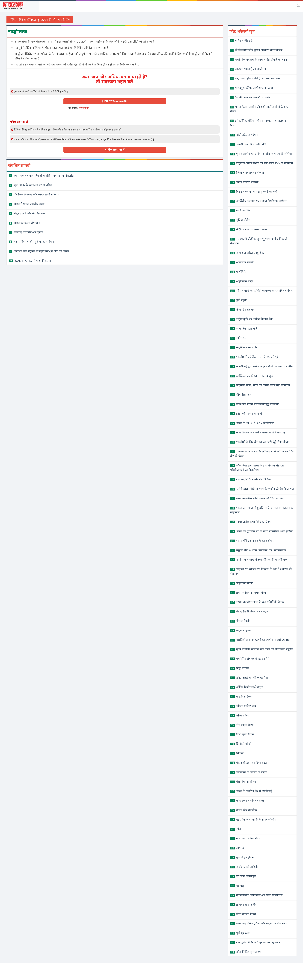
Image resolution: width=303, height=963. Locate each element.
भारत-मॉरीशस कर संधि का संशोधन (252, 541)
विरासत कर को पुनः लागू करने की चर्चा (254, 191)
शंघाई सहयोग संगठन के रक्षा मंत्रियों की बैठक (257, 602)
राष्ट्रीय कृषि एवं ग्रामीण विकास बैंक (252, 319)
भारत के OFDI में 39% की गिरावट (252, 423)
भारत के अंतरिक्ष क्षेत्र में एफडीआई (251, 791)
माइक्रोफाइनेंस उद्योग (244, 347)
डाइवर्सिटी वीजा (242, 583)
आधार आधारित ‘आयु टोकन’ (248, 253)
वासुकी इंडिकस (241, 696)
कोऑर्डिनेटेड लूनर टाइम (246, 952)
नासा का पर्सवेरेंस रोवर (245, 838)
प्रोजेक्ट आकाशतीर (243, 904)
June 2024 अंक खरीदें (115, 101)
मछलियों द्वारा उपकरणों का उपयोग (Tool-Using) (260, 640)
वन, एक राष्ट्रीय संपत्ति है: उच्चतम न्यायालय (255, 78)
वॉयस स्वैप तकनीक (244, 810)
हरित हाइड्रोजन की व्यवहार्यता (249, 677)
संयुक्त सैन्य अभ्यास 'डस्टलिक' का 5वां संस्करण (258, 550)
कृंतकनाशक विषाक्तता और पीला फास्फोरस (256, 895)
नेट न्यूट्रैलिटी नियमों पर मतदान (249, 611)
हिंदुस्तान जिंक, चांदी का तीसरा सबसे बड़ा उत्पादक (260, 385)
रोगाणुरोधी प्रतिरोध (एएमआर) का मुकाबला (256, 942)
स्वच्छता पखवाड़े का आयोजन (248, 69)
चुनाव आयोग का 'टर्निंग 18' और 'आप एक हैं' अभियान (262, 153)
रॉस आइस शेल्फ (242, 725)
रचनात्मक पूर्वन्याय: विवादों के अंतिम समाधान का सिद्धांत (42, 175)
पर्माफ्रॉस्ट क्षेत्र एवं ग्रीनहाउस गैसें (250, 659)
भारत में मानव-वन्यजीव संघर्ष (27, 204)
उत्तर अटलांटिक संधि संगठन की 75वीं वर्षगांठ (257, 498)
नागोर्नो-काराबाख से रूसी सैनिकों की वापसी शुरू (259, 559)
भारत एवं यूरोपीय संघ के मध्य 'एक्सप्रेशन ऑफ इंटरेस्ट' (262, 531)
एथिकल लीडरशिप (242, 40)
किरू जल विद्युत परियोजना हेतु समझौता (255, 404)
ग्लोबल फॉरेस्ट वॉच (243, 706)
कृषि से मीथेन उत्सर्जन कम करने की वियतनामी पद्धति (262, 649)
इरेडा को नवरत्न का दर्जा (246, 413)
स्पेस (236, 829)
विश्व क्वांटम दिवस (243, 914)
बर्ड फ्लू (237, 885)
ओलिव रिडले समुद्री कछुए (247, 687)
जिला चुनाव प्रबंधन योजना (247, 172)
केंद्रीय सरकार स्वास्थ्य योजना (249, 229)
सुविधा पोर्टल (240, 220)
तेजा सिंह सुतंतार (242, 309)
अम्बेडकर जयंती (242, 262)
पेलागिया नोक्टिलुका (244, 781)
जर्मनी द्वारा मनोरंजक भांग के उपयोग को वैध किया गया (262, 489)
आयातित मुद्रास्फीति (244, 328)
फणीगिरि (238, 272)
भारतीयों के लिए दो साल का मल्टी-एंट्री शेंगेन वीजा (260, 442)
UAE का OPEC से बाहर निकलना (30, 260)
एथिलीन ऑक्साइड (243, 876)
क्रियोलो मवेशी (241, 744)
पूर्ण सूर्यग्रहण (240, 933)
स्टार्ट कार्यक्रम (240, 210)
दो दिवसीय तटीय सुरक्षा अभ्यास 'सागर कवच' (257, 50)
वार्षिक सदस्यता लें (115, 149)
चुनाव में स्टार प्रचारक (244, 182)
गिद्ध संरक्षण (240, 668)
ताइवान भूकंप (241, 630)
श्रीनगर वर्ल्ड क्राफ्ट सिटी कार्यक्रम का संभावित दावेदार (262, 290)
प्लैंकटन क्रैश (240, 715)
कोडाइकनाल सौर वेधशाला (247, 800)
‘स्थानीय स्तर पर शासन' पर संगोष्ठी (251, 97)
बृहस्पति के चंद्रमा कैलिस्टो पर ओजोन (253, 819)
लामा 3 (237, 848)
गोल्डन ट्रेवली (240, 621)
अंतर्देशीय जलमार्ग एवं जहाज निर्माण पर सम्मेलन (259, 201)
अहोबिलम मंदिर (242, 281)
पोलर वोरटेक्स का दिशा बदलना (250, 763)
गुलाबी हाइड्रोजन (242, 857)
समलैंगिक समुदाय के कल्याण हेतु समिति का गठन (259, 59)
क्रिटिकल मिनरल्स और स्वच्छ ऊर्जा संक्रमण (34, 194)
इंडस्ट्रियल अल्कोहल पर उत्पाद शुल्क (252, 376)
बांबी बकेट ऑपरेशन (244, 135)
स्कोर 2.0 (238, 338)
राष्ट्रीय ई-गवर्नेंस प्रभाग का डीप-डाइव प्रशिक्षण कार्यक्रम (262, 163)
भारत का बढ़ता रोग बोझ (25, 223)
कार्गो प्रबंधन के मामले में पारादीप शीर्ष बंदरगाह (258, 432)
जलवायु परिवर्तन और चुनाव (26, 232)
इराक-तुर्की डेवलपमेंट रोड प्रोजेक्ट (251, 479)
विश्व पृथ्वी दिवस (242, 734)
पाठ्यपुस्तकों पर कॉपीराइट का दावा (252, 88)
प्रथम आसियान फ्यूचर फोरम (248, 592)
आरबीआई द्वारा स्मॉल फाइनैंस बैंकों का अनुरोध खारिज (262, 366)
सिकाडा (237, 753)
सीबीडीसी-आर (241, 394)
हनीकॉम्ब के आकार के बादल (249, 772)
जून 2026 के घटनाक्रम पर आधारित (31, 185)
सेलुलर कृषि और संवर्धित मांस (27, 213)
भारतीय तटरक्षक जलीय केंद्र (248, 144)
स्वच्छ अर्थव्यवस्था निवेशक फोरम (251, 522)
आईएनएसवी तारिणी (244, 867)
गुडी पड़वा (239, 300)
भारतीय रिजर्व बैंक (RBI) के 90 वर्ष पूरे (254, 357)
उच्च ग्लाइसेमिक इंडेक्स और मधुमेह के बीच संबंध (259, 923)
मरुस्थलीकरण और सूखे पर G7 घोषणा (32, 242)
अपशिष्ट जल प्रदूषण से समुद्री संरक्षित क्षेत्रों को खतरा (39, 251)
